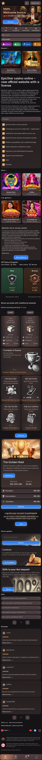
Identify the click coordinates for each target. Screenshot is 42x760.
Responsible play (6, 725)
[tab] (6, 29)
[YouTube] (30, 730)
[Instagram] (39, 730)
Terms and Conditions (15, 722)
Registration (36, 3)
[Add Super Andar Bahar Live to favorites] (18, 203)
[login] (27, 3)
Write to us (4, 722)
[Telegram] (35, 730)
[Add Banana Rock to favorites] (18, 175)
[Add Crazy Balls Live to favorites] (39, 203)
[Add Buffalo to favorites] (39, 175)
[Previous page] (14, 718)
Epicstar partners (17, 725)
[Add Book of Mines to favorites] (39, 53)
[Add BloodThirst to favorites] (18, 53)
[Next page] (27, 718)
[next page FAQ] (27, 622)
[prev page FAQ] (14, 622)
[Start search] (3, 35)
